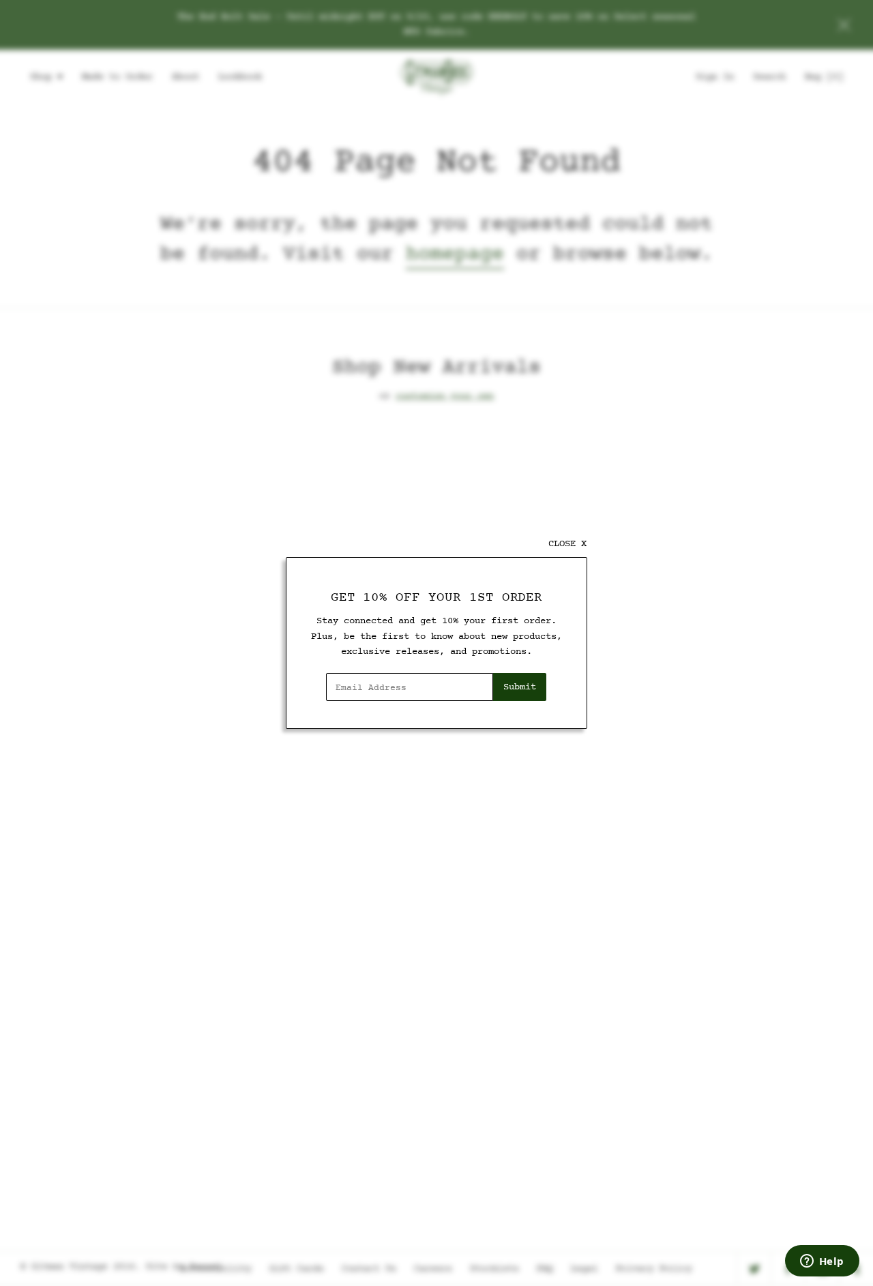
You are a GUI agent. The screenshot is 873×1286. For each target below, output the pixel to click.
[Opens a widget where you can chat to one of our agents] (821, 1262)
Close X (567, 543)
